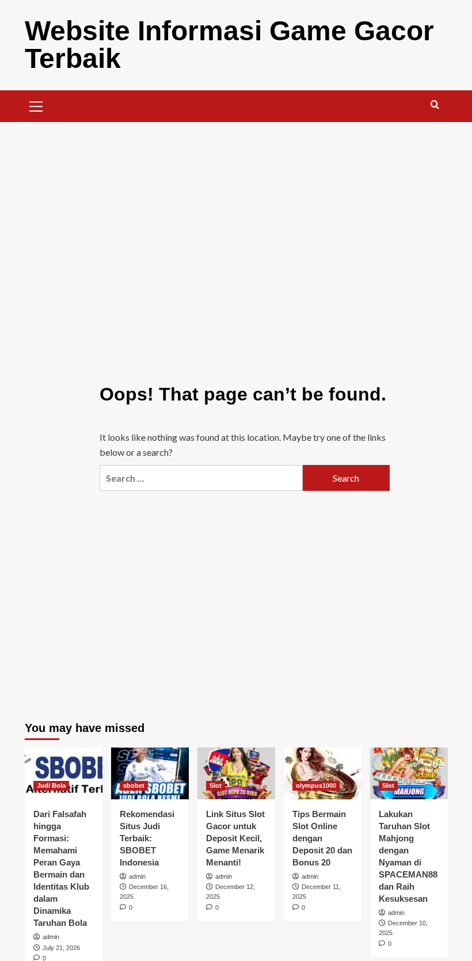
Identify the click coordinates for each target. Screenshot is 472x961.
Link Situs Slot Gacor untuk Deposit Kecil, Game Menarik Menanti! (235, 838)
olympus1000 (316, 785)
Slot (216, 785)
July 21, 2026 (61, 947)
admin (51, 936)
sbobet (133, 785)
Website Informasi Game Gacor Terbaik (229, 45)
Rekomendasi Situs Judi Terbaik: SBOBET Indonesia (147, 838)
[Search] (435, 105)
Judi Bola (51, 785)
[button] (36, 104)
